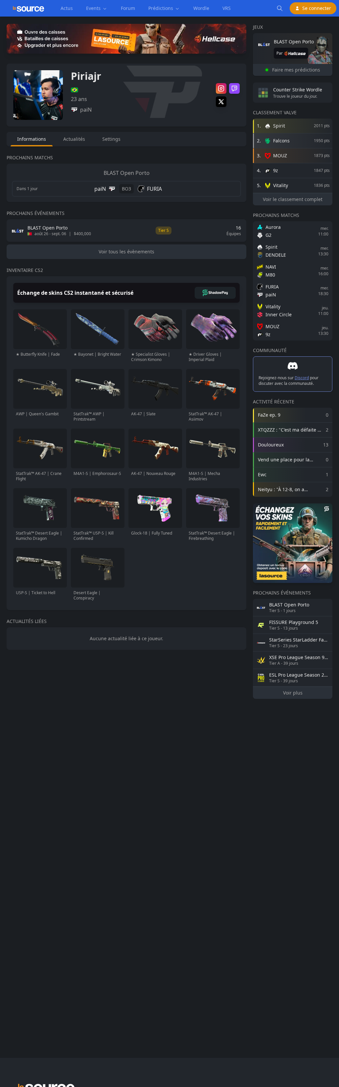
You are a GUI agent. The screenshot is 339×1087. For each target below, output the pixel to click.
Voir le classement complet (292, 199)
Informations (31, 139)
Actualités (74, 139)
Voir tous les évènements (126, 251)
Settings (111, 139)
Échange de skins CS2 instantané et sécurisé (75, 292)
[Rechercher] (280, 8)
